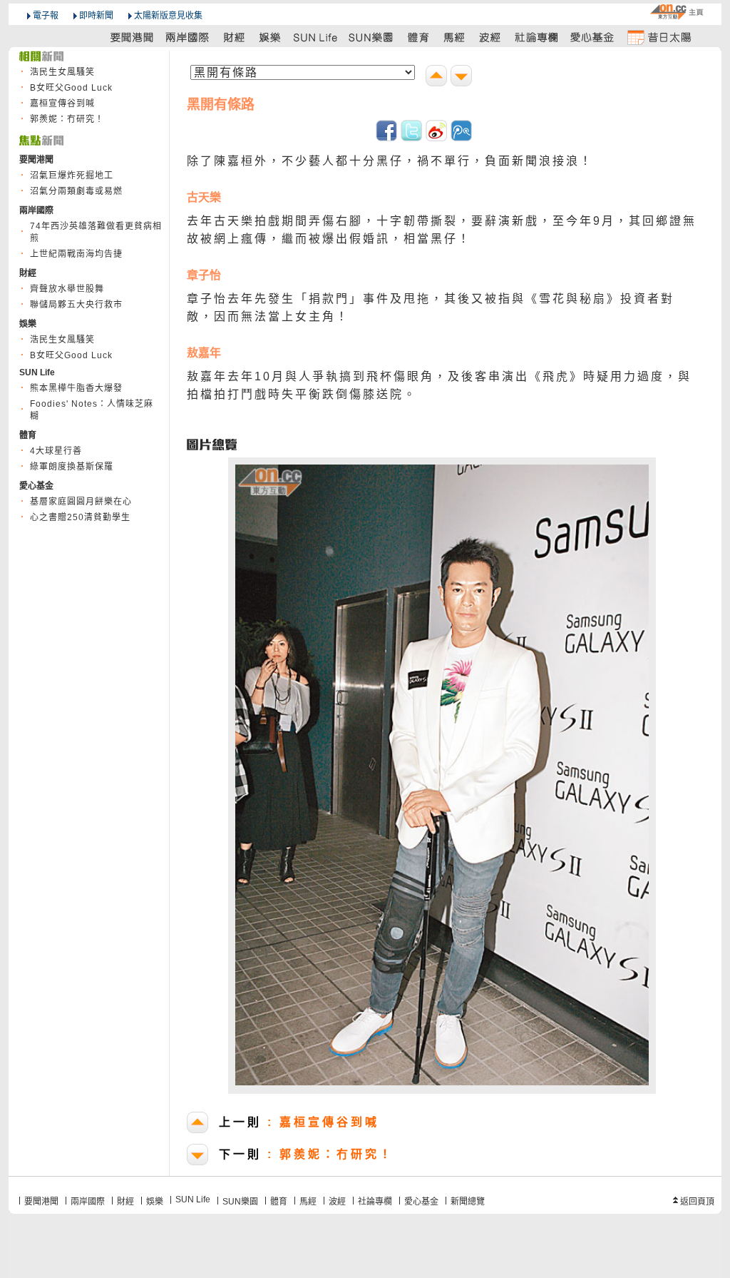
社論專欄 (375, 1202)
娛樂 (154, 1202)
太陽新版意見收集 (168, 16)
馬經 (308, 1202)
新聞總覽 (468, 1202)
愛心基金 (421, 1202)
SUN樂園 (240, 1202)
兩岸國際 (88, 1202)
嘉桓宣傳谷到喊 (62, 103)
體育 (278, 1202)
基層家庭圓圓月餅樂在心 (81, 502)
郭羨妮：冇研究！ (67, 119)
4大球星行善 (56, 451)
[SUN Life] (316, 36)
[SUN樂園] (372, 36)
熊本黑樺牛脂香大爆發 (76, 388)
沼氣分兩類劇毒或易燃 (76, 191)
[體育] (418, 36)
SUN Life (192, 1200)
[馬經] (454, 36)
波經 (337, 1202)
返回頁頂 (697, 1202)
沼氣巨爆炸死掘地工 (71, 176)
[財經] (234, 36)
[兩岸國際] (188, 36)
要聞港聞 (41, 1202)
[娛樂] (270, 36)
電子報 (45, 16)
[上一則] (438, 77)
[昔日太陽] (658, 36)
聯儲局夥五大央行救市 (76, 305)
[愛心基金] (592, 36)
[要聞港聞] (132, 36)
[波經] (491, 36)
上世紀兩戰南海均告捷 (76, 254)
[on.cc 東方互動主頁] (676, 12)
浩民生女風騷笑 (62, 72)
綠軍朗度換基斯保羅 (71, 467)
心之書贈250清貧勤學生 (80, 517)
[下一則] (463, 77)
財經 (125, 1202)
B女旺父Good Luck (71, 88)
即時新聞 (96, 16)
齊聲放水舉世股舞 (67, 289)
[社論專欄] (537, 36)
